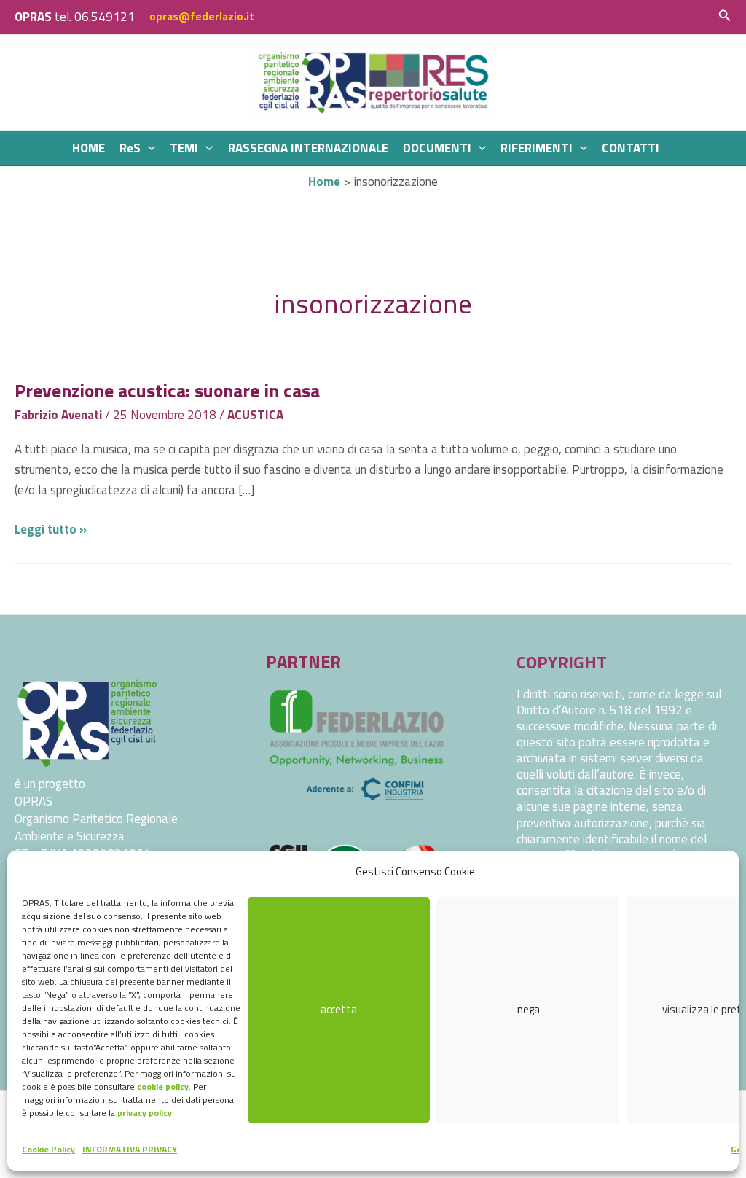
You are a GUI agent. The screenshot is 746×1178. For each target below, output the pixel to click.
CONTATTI (630, 148)
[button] (724, 17)
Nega (528, 1009)
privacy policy (144, 1113)
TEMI (184, 148)
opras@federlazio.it (201, 16)
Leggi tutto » (51, 529)
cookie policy (163, 1086)
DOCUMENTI (437, 148)
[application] (148, 148)
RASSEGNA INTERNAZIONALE (308, 148)
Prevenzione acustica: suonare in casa (167, 390)
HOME (88, 148)
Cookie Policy (48, 1149)
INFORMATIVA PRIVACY (129, 1149)
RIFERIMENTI (536, 148)
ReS (130, 148)
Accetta (339, 1009)
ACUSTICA (255, 414)
